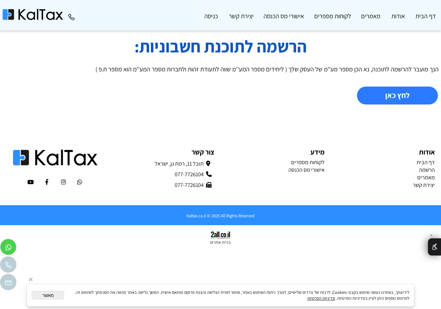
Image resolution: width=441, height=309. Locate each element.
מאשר (48, 295)
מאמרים (370, 16)
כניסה (211, 16)
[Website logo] (32, 11)
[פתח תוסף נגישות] (434, 247)
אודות (398, 16)
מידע (317, 152)
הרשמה (427, 169)
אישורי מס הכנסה (284, 16)
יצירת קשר (241, 16)
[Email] (8, 284)
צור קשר (203, 152)
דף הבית (426, 16)
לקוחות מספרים (332, 16)
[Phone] (71, 16)
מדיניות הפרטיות (321, 298)
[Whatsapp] (8, 248)
